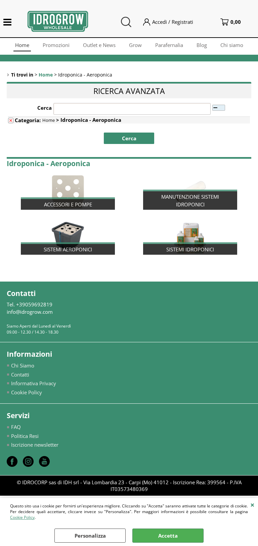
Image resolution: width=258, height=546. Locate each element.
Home (22, 45)
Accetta (168, 535)
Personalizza (90, 535)
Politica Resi (25, 436)
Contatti (20, 374)
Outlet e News (99, 45)
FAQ (16, 427)
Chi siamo (231, 45)
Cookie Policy (22, 517)
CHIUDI (252, 504)
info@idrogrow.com (30, 311)
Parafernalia (169, 45)
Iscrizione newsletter (34, 444)
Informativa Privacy (33, 383)
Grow (135, 45)
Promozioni (56, 45)
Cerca (44, 107)
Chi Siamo (22, 365)
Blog (202, 45)
